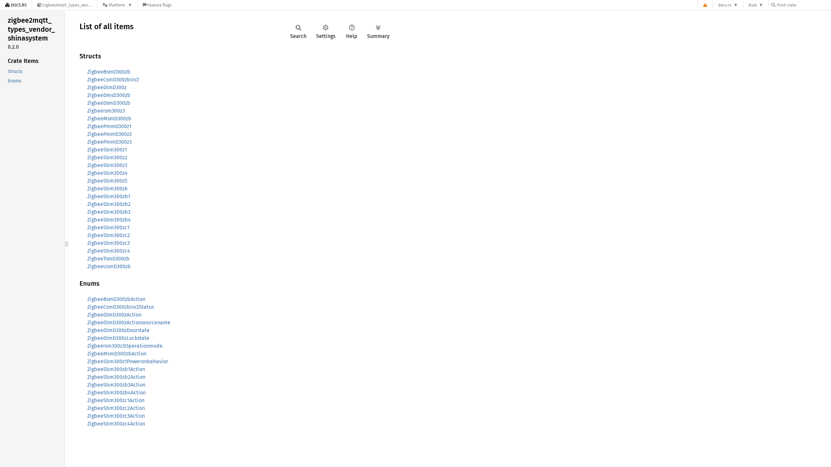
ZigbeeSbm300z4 (107, 173)
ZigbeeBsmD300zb (108, 72)
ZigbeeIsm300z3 (106, 111)
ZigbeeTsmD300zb (108, 259)
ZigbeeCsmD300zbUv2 (113, 80)
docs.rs (724, 5)
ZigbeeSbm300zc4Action (116, 424)
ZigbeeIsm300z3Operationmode (125, 346)
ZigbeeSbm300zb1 (108, 196)
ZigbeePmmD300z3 (109, 142)
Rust (753, 5)
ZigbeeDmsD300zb (108, 95)
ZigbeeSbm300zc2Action (116, 408)
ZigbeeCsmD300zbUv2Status (120, 307)
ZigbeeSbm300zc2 (108, 235)
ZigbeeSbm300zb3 (108, 212)
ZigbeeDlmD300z (107, 87)
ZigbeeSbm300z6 (107, 189)
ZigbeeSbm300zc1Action (115, 400)
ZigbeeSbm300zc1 (108, 227)
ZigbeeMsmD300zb (109, 118)
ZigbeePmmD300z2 (109, 134)
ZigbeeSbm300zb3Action (116, 385)
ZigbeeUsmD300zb (109, 266)
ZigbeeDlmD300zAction (114, 315)
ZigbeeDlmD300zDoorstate (118, 330)
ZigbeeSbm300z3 (107, 165)
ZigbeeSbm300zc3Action (116, 416)
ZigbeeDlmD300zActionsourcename (128, 322)
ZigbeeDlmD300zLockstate (118, 338)
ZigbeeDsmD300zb (108, 103)
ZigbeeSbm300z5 (107, 181)
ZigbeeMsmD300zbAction (116, 354)
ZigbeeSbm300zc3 (108, 243)
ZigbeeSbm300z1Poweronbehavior (127, 361)
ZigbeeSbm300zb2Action (116, 377)
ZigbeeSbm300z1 (107, 150)
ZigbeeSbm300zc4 (108, 251)
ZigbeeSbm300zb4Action (116, 392)
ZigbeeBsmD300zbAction (116, 299)
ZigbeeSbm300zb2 (108, 204)
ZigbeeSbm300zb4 (109, 220)
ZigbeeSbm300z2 (107, 157)
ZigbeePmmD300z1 (109, 126)
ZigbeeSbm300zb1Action (116, 369)
